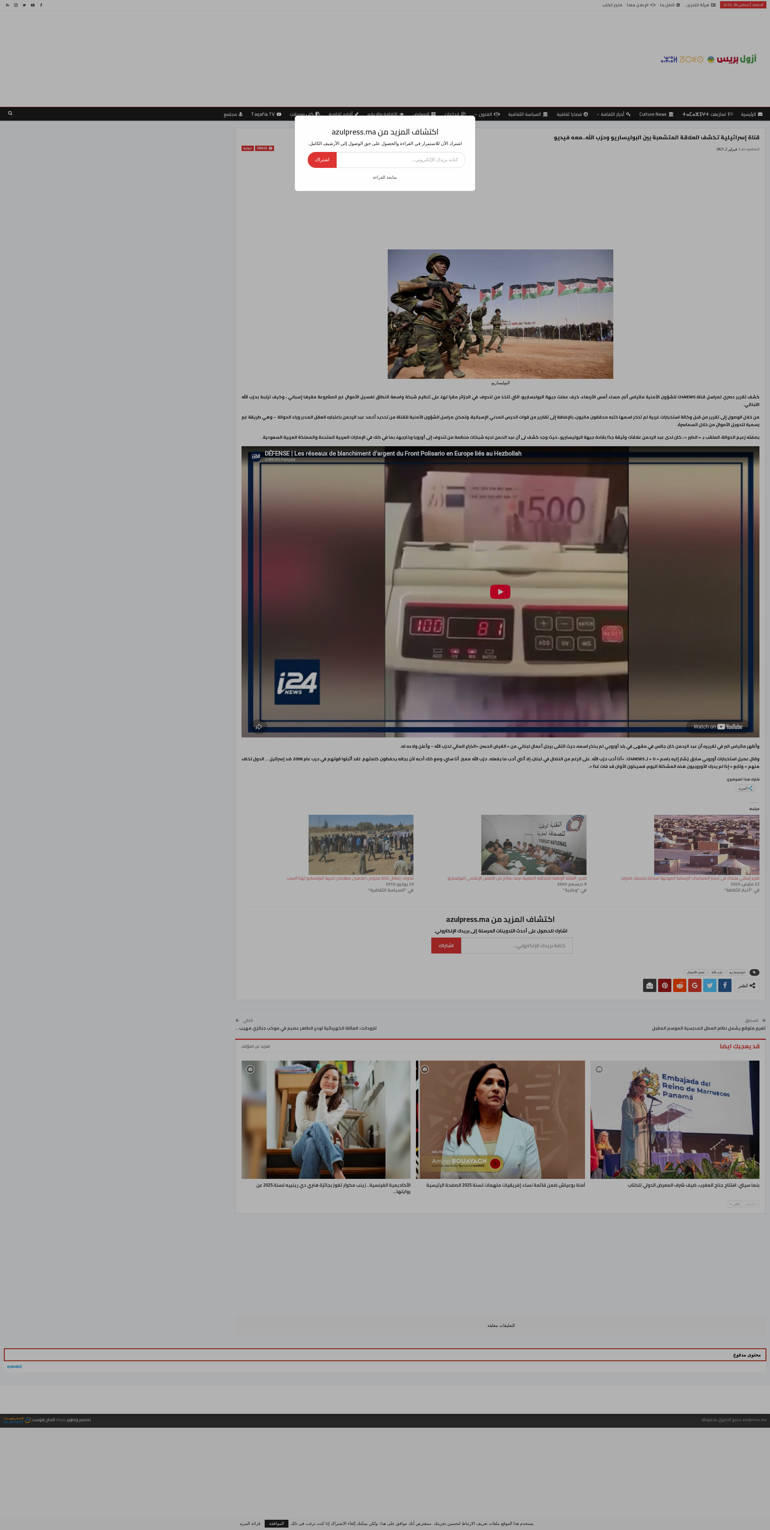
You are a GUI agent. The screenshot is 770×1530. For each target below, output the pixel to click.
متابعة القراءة (385, 177)
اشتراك (322, 159)
